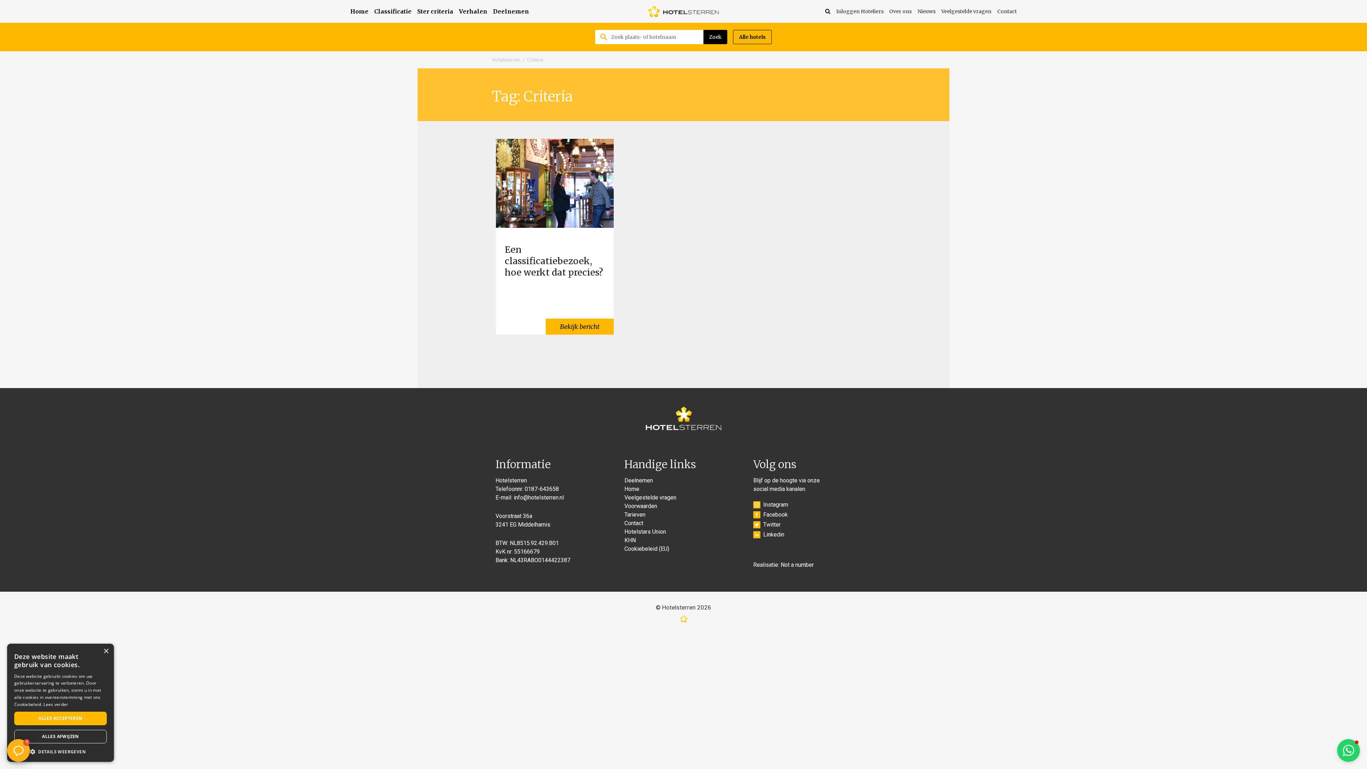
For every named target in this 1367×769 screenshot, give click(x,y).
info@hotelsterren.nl (539, 497)
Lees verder (55, 704)
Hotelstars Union (645, 531)
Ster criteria (435, 11)
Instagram (775, 504)
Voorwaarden (640, 506)
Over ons (900, 11)
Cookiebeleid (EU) (646, 548)
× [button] (106, 651)
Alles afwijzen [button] (60, 736)
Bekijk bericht (579, 327)
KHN (630, 540)
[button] (1348, 750)
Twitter (772, 524)
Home (359, 11)
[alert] (60, 703)
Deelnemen (511, 11)
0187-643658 (542, 489)
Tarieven (634, 514)
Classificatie (393, 11)
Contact (1007, 11)
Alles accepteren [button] (60, 718)
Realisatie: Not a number (783, 564)
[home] (683, 11)
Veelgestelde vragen (966, 11)
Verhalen (473, 11)
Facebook (775, 514)
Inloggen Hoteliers (860, 11)
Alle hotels (752, 37)
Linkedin (773, 534)
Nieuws (926, 11)
